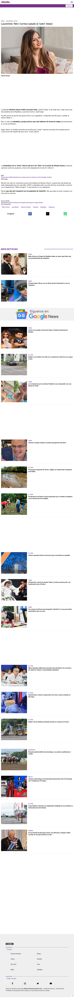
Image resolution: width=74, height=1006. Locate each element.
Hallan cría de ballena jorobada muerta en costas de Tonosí (48, 722)
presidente (15, 207)
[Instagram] (25, 984)
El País (30, 355)
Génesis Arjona (26, 207)
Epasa (39, 954)
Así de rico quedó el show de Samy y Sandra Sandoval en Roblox (48, 331)
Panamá (35, 207)
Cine (38, 964)
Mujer (12, 969)
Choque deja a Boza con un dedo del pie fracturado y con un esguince (49, 284)
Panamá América (16, 954)
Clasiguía (40, 969)
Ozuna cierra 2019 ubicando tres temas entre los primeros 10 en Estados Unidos (26, 177)
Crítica (13, 959)
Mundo (30, 830)
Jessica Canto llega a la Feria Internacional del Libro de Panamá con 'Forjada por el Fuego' (50, 780)
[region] (37, 14)
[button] (30, 213)
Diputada (43, 207)
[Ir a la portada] (5, 2)
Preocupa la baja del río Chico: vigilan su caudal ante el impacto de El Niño (50, 470)
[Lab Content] (37, 945)
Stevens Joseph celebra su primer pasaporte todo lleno (47, 442)
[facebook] (12, 984)
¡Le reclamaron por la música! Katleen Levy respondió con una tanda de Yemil (49, 385)
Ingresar (69, 6)
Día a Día (13, 964)
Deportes (31, 750)
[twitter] (38, 984)
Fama (30, 254)
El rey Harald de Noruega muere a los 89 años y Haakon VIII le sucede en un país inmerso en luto (49, 833)
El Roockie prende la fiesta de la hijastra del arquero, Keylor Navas (22, 202)
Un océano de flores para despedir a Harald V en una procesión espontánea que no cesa (50, 610)
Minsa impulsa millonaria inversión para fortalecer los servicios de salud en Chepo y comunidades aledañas (49, 669)
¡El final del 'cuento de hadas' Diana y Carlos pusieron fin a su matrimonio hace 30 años (49, 583)
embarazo (51, 207)
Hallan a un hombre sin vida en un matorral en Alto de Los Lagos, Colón (50, 358)
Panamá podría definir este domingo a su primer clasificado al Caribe (49, 753)
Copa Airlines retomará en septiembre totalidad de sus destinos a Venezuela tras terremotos (50, 807)
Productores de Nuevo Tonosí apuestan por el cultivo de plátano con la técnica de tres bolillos (50, 497)
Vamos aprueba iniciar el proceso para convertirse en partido (49, 555)
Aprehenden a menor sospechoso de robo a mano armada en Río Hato (49, 696)
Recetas (39, 959)
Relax (30, 777)
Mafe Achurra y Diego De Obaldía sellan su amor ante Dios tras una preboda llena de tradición (49, 257)
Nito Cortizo (6, 207)
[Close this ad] (72, 995)
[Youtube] (51, 984)
